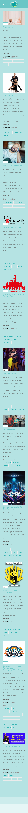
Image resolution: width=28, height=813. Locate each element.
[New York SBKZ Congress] (14, 574)
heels (22, 60)
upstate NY (20, 465)
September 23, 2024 (14, 544)
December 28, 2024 (14, 256)
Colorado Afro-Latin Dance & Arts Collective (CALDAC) (13, 668)
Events (11, 329)
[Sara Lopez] (14, 18)
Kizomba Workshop (12, 746)
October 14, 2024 (13, 402)
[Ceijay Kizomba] (14, 359)
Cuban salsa (14, 711)
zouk (5, 635)
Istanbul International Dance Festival (14, 295)
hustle (15, 263)
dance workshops (8, 339)
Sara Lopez (8, 27)
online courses (18, 64)
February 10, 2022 (13, 772)
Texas (5, 555)
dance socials (18, 336)
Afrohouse (6, 549)
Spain (5, 67)
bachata (6, 260)
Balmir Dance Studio (13, 228)
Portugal (6, 135)
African (6, 775)
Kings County (7, 266)
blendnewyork (7, 56)
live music (14, 724)
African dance (7, 406)
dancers (16, 60)
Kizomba (6, 64)
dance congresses (8, 336)
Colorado (6, 711)
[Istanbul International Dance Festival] (14, 283)
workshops (18, 555)
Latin (11, 64)
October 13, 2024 (13, 459)
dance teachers (8, 60)
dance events (7, 629)
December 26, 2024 (14, 328)
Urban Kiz (6, 209)
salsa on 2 (11, 269)
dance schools (7, 263)
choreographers (8, 202)
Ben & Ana (8, 95)
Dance (8, 57)
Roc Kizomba (9, 430)
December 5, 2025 (13, 127)
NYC (5, 269)
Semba (20, 552)
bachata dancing (8, 333)
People (11, 57)
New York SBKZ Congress (10, 591)
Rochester (12, 465)
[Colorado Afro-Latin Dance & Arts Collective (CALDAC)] (14, 652)
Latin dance (21, 266)
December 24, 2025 (14, 56)
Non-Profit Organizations (18, 703)
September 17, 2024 (14, 621)
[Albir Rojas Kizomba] (14, 152)
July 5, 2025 (12, 198)
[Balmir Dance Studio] (14, 219)
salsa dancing (7, 342)
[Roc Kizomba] (14, 421)
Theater (14, 57)
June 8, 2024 (12, 702)
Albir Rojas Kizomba (12, 166)
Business (5, 57)
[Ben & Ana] (14, 83)
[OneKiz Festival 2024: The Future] (14, 488)
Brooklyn (13, 260)
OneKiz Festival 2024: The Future (13, 508)
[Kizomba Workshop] (14, 738)
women (10, 67)
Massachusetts (13, 409)
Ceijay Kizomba (10, 374)
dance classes (18, 202)
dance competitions (19, 333)
